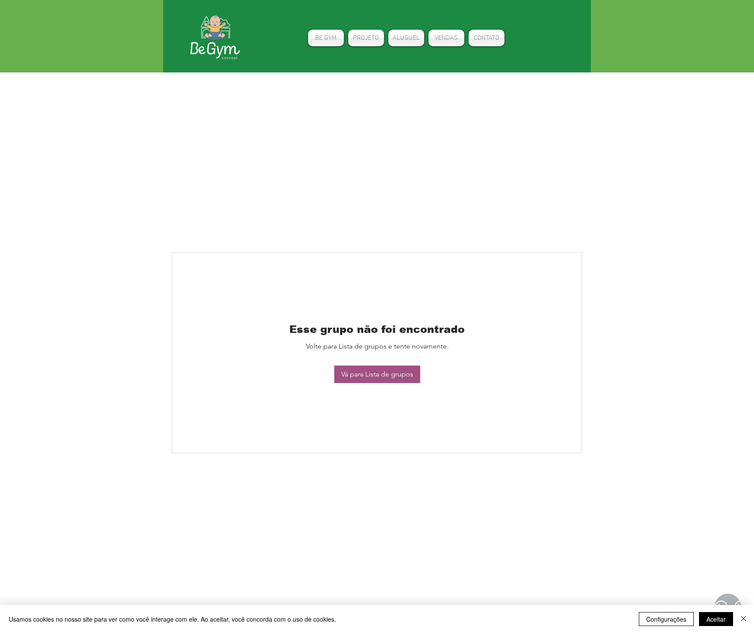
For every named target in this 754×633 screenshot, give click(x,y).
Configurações (666, 619)
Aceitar (716, 619)
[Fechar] (743, 619)
